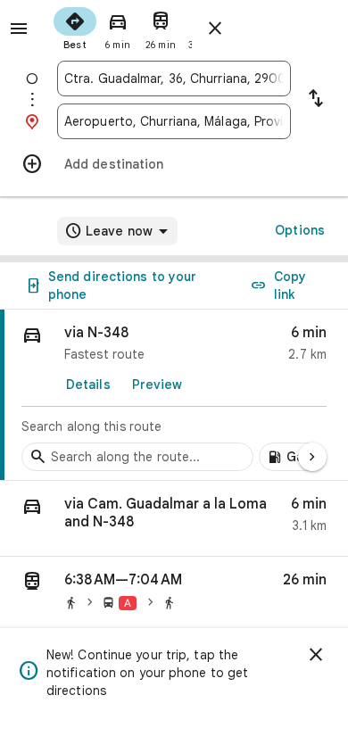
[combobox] (174, 78)
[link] (174, 395)
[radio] (75, 27)
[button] (174, 519)
